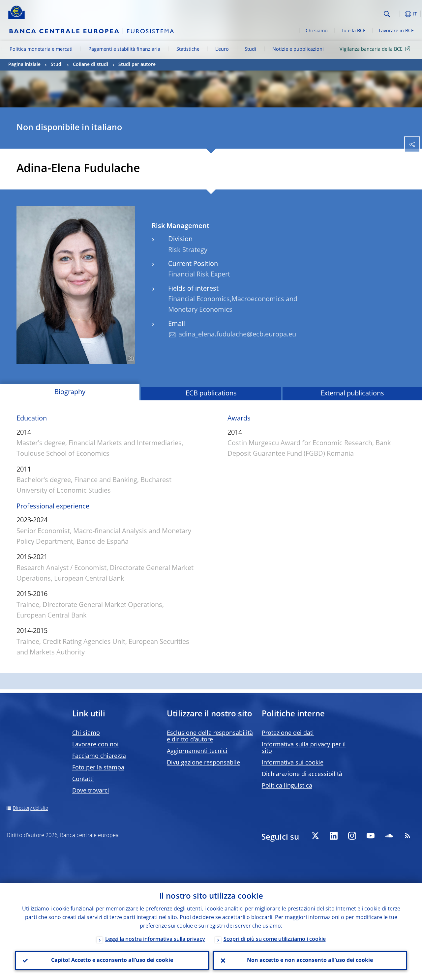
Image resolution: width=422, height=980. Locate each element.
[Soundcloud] (389, 836)
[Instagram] (352, 836)
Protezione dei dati (288, 733)
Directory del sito (30, 808)
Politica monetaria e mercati (41, 49)
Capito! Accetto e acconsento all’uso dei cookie (112, 960)
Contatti (83, 779)
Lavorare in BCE (396, 31)
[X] (315, 836)
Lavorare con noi (95, 745)
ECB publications (211, 393)
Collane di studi (90, 64)
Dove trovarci (90, 791)
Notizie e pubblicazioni (298, 49)
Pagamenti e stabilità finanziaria (124, 49)
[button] (397, 14)
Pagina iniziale (24, 64)
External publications (352, 393)
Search (386, 14)
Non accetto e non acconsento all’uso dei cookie (310, 960)
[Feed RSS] (407, 836)
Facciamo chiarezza (99, 756)
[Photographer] (130, 358)
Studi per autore (137, 64)
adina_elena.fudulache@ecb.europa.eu (237, 334)
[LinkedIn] (334, 836)
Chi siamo (317, 31)
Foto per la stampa (98, 768)
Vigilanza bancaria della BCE (371, 49)
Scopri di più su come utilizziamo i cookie (275, 939)
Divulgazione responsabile (203, 763)
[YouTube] (370, 836)
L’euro (222, 49)
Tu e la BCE (353, 31)
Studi (250, 49)
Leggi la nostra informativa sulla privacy (155, 939)
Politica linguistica (287, 786)
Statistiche (187, 49)
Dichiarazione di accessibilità (302, 774)
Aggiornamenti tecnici (197, 751)
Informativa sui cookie (292, 763)
